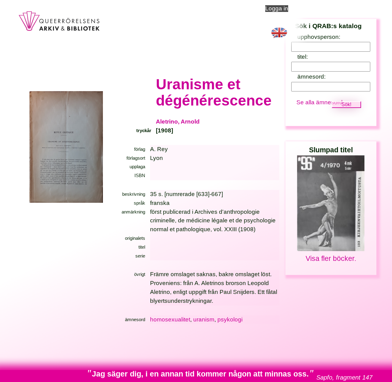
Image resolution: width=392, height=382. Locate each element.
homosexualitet (170, 319)
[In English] (279, 39)
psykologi (230, 319)
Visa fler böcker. (331, 258)
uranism (203, 319)
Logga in (276, 8)
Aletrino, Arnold (178, 121)
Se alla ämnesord (319, 102)
